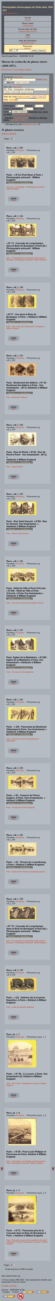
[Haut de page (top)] (2, 1169)
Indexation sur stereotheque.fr (19, 183)
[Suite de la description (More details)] (13, 202)
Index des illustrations (28, 41)
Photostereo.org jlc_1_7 (36, 1037)
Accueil (28, 18)
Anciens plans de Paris (27, 29)
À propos (6, 1292)
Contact (15, 1292)
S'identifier (9, 118)
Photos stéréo (27, 23)
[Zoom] (27, 162)
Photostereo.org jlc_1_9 (36, 1193)
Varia (28, 35)
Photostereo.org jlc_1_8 (36, 1115)
